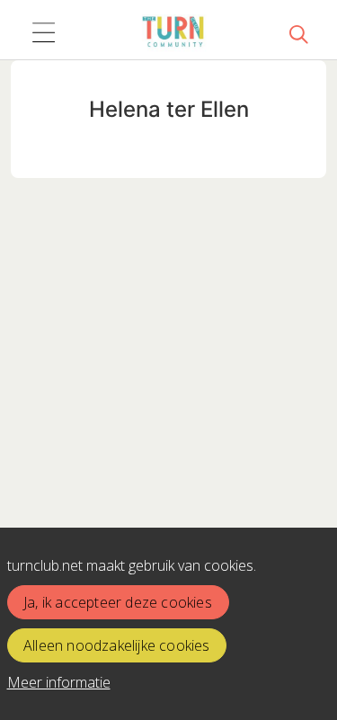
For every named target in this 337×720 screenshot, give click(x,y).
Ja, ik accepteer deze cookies (117, 602)
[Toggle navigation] (43, 33)
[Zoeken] (298, 33)
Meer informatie (59, 682)
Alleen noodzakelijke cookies (116, 645)
